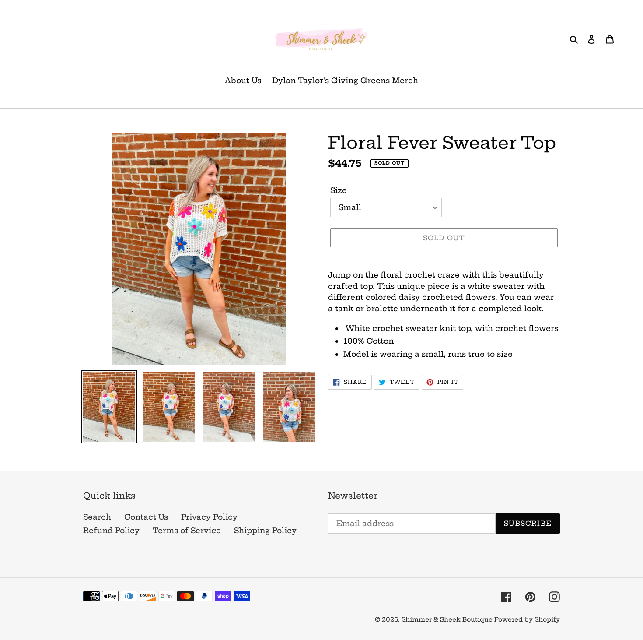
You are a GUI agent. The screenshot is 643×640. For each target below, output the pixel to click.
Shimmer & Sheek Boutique (448, 619)
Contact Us (146, 516)
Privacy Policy (209, 516)
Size (338, 190)
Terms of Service (187, 530)
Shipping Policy (265, 530)
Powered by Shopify (527, 619)
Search (97, 516)
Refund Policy (111, 530)
